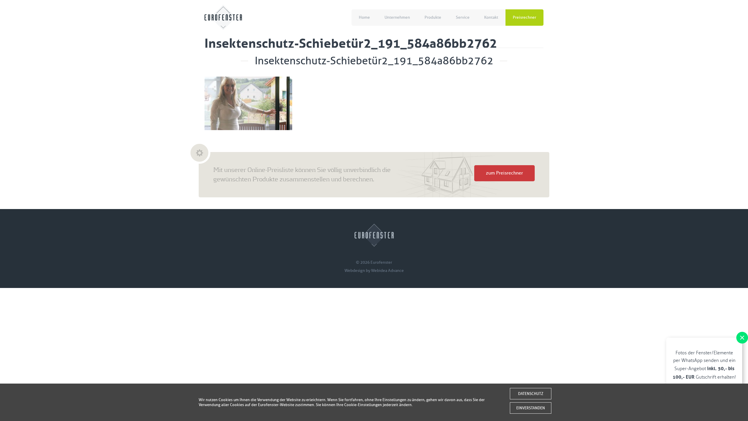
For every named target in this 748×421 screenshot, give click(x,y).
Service (463, 17)
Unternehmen (397, 17)
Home (364, 17)
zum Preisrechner (504, 173)
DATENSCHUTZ (530, 393)
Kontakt (491, 17)
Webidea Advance (387, 270)
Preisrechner (524, 17)
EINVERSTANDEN (530, 408)
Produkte (433, 17)
